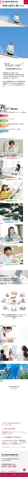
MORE (1, 133)
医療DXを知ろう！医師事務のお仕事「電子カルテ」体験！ (12, 124)
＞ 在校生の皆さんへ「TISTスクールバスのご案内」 (13, 447)
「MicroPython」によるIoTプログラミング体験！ (10, 129)
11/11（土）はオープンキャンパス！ (7, 119)
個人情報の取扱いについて (14, 471)
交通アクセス (4, 471)
